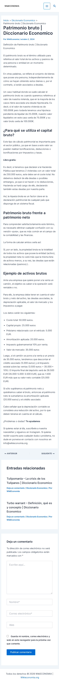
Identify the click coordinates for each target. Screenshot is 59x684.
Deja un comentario (16, 488)
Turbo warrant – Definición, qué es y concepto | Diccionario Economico (29, 507)
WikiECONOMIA (12, 6)
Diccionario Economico (36, 488)
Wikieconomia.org (30, 677)
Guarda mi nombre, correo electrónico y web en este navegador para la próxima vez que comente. (29, 640)
